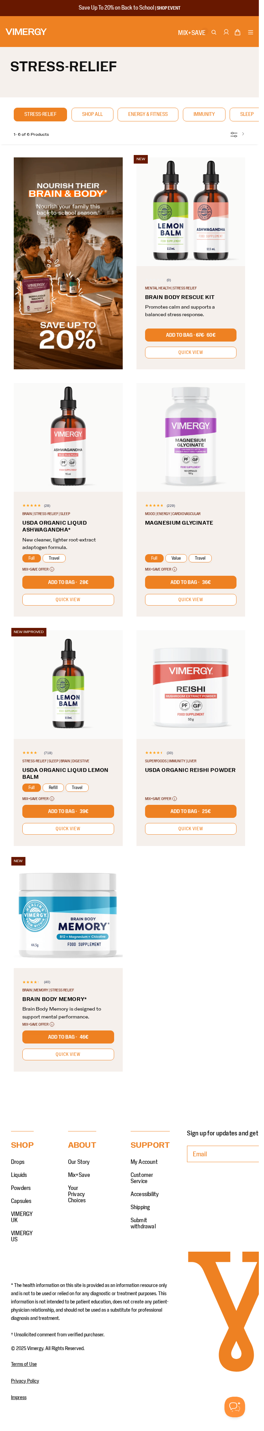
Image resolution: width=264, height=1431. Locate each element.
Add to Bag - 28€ (68, 582)
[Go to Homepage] (26, 32)
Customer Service (142, 1178)
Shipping (140, 1207)
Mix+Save (79, 1175)
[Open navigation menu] (250, 33)
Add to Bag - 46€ (68, 1037)
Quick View (190, 352)
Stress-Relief (40, 114)
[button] (237, 33)
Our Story (79, 1162)
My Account (144, 1162)
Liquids (19, 1175)
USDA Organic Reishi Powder (190, 770)
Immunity (204, 114)
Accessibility (145, 1194)
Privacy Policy (25, 1381)
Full (32, 558)
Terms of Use (24, 1364)
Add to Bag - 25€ (190, 811)
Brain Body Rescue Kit (180, 297)
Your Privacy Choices (77, 1194)
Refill (53, 787)
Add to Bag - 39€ (68, 811)
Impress (18, 1397)
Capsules (21, 1201)
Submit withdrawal (143, 1223)
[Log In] (226, 35)
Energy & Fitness (148, 114)
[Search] (214, 32)
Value (176, 558)
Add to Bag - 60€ (191, 335)
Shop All (92, 114)
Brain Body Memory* (54, 999)
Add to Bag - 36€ (190, 582)
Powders (21, 1188)
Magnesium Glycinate (179, 523)
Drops (17, 1162)
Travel (54, 558)
